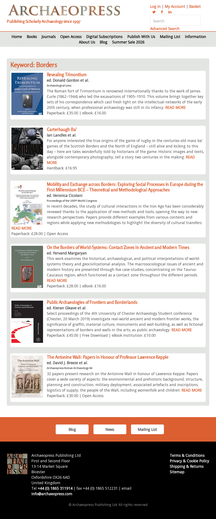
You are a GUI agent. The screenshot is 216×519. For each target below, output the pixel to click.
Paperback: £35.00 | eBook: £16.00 (76, 112)
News (109, 429)
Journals (49, 36)
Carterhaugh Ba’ (62, 129)
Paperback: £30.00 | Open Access (75, 395)
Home (17, 36)
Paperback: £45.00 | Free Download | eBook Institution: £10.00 (101, 335)
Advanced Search (165, 28)
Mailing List (170, 36)
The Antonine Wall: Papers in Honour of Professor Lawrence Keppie (108, 357)
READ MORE (175, 107)
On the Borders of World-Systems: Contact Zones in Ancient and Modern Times (118, 247)
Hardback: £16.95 (62, 167)
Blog (103, 42)
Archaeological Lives (59, 85)
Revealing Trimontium (67, 74)
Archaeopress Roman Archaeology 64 (69, 368)
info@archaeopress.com (51, 493)
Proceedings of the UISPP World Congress (72, 201)
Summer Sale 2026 (128, 42)
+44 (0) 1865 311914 (55, 488)
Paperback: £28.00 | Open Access (39, 233)
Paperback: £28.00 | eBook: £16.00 (76, 285)
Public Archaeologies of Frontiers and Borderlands (92, 302)
